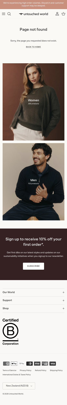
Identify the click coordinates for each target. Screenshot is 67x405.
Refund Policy (40, 370)
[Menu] (3, 13)
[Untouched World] (33, 13)
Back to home (33, 47)
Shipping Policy (56, 370)
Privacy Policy (25, 370)
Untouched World (16, 394)
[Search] (10, 13)
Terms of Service (9, 370)
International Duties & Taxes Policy (17, 375)
